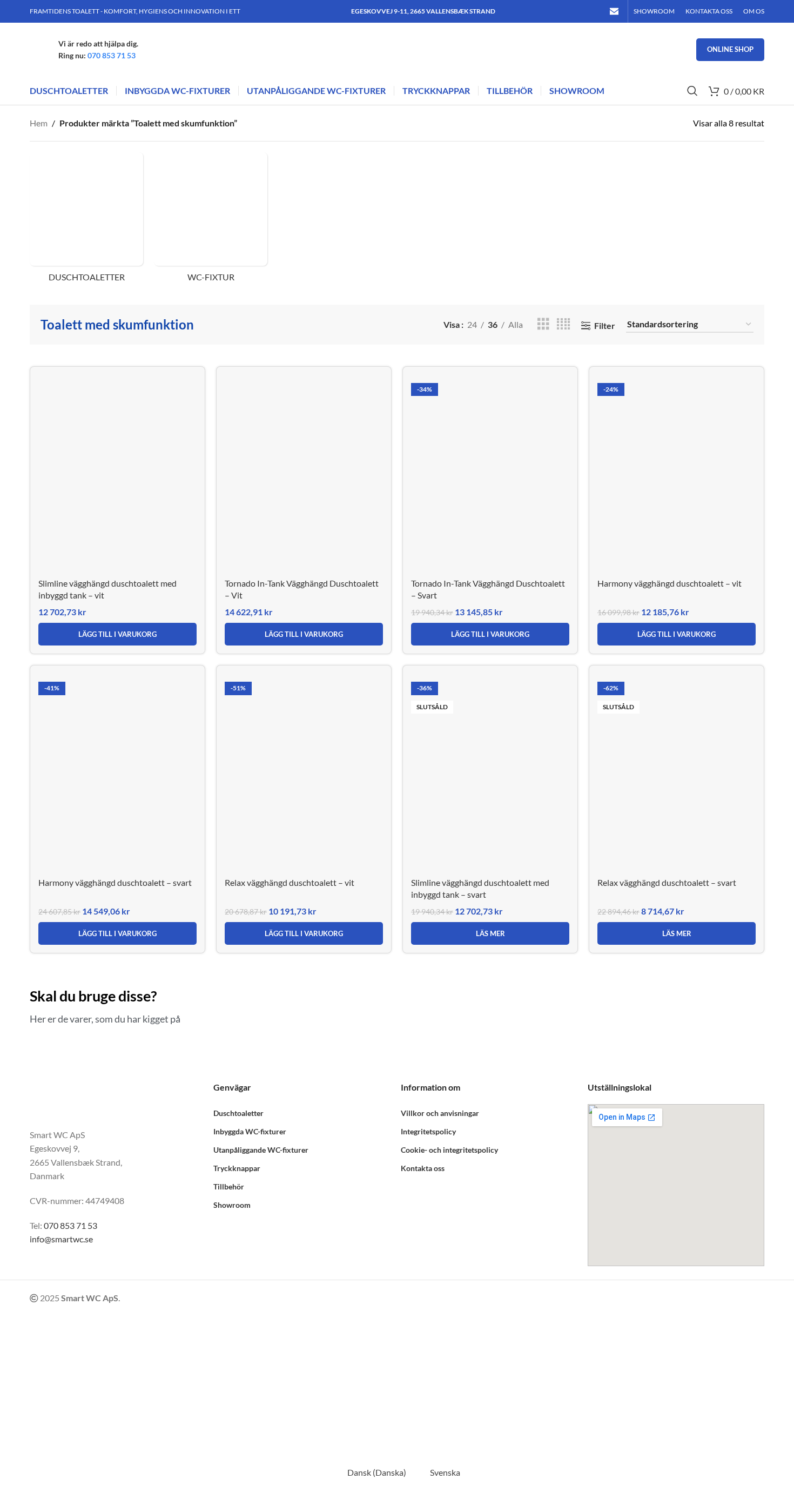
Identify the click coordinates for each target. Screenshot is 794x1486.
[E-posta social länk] (614, 11)
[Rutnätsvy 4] (563, 324)
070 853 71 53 (112, 55)
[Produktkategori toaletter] (86, 220)
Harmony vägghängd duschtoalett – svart (115, 882)
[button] (117, 634)
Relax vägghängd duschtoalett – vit (289, 882)
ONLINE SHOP (730, 49)
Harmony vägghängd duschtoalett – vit (669, 583)
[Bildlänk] (108, 1098)
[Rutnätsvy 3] (543, 324)
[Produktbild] (117, 474)
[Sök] (692, 91)
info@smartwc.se (61, 1239)
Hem (39, 123)
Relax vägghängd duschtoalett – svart (666, 882)
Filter (604, 325)
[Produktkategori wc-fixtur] (210, 220)
